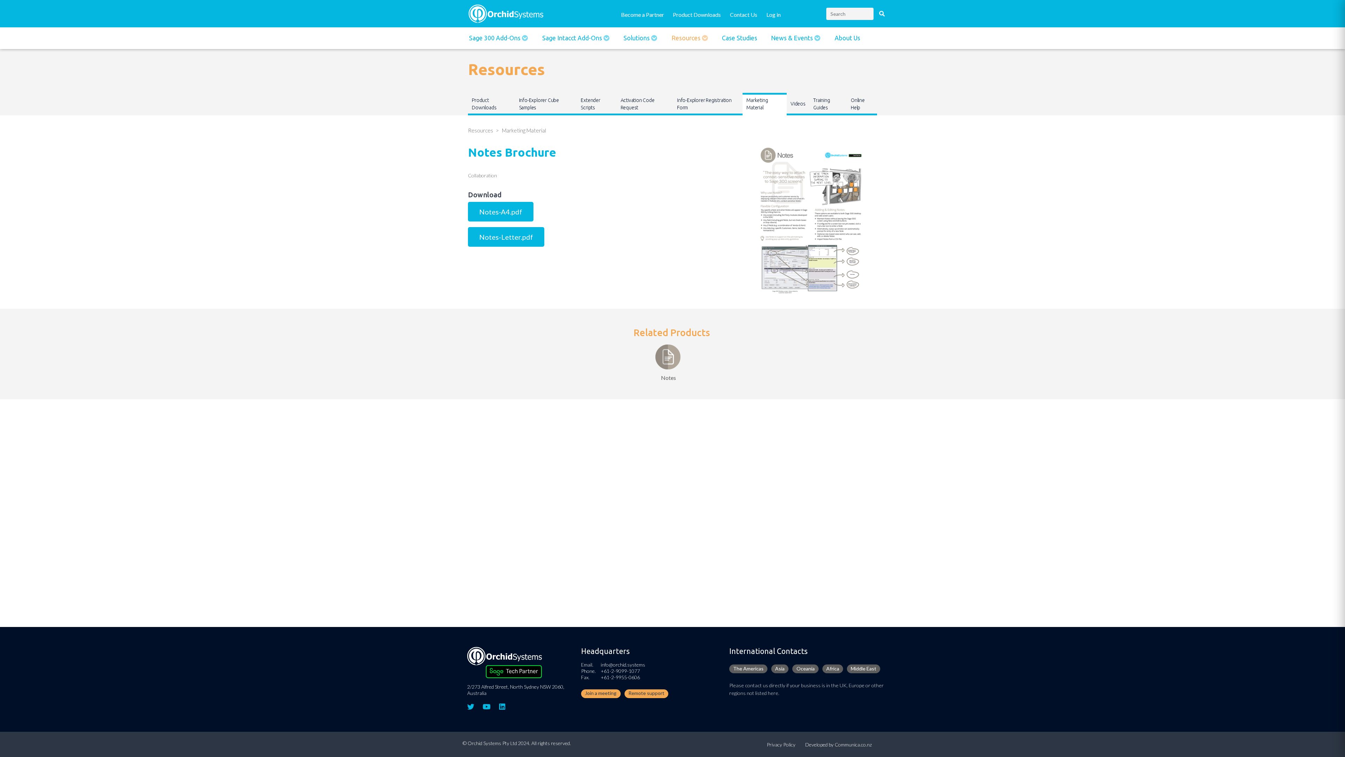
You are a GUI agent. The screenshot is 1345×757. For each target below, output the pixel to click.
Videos (798, 104)
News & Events (792, 38)
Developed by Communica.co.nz (838, 745)
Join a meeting (600, 693)
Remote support (646, 693)
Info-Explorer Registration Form (704, 103)
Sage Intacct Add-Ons (572, 38)
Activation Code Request (638, 103)
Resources (686, 38)
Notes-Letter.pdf (506, 237)
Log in (773, 14)
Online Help (858, 103)
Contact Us (743, 14)
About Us (847, 38)
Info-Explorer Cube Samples (539, 103)
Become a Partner (642, 14)
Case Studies (739, 38)
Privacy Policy (781, 745)
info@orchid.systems (623, 665)
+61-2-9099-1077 (620, 671)
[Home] (506, 12)
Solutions (637, 38)
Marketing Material (757, 103)
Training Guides (821, 103)
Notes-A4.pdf (500, 211)
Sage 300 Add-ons (495, 38)
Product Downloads (697, 14)
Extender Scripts (590, 103)
